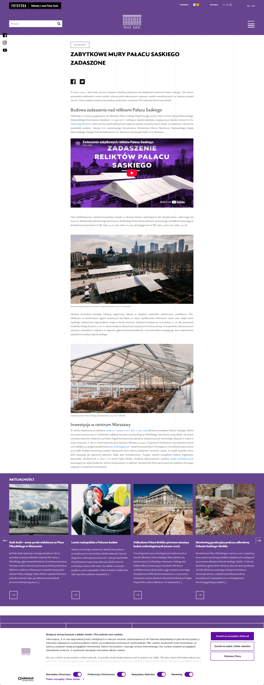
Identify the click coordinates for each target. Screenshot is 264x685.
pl (248, 6)
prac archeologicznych (119, 446)
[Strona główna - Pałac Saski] (132, 23)
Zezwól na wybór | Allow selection (232, 646)
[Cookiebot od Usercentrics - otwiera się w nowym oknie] (26, 679)
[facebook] (73, 82)
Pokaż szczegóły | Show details (63, 679)
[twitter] (82, 82)
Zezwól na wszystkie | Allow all (232, 636)
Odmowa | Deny (232, 656)
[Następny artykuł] (259, 541)
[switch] (121, 674)
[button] (194, 5)
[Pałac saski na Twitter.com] (82, 82)
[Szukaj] (59, 23)
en (253, 6)
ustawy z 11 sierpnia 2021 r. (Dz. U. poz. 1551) (126, 430)
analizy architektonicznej (181, 458)
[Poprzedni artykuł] (5, 541)
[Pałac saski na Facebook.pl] (73, 82)
